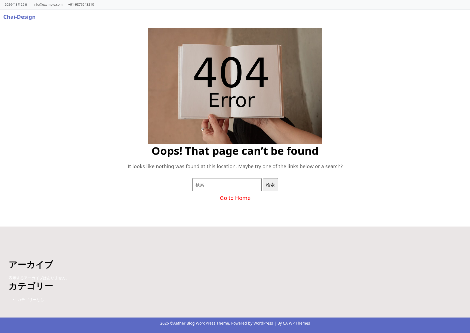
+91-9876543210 (81, 4)
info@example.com (48, 4)
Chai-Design (19, 16)
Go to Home (235, 198)
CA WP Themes (296, 323)
